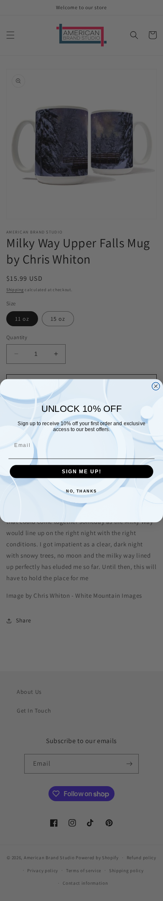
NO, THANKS (81, 491)
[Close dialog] (156, 386)
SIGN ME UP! (81, 471)
